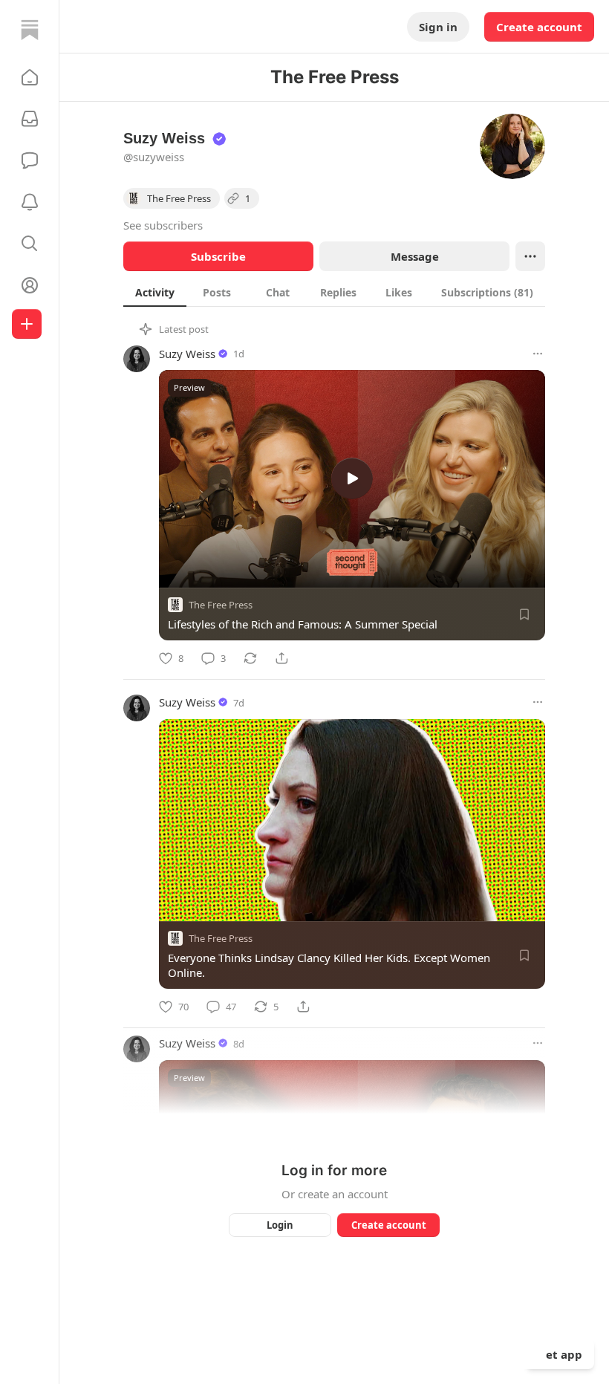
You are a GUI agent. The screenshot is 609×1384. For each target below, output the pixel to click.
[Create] (27, 324)
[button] (30, 77)
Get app (560, 1354)
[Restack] (250, 658)
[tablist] (334, 292)
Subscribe (218, 256)
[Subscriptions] (30, 119)
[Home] (30, 30)
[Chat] (30, 160)
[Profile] (30, 285)
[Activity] (30, 202)
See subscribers (163, 225)
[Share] (281, 658)
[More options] (538, 354)
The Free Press (221, 604)
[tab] (154, 292)
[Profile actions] (530, 256)
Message (415, 256)
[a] (352, 478)
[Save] (524, 614)
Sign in (438, 26)
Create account (539, 26)
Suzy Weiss (187, 353)
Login (280, 1225)
